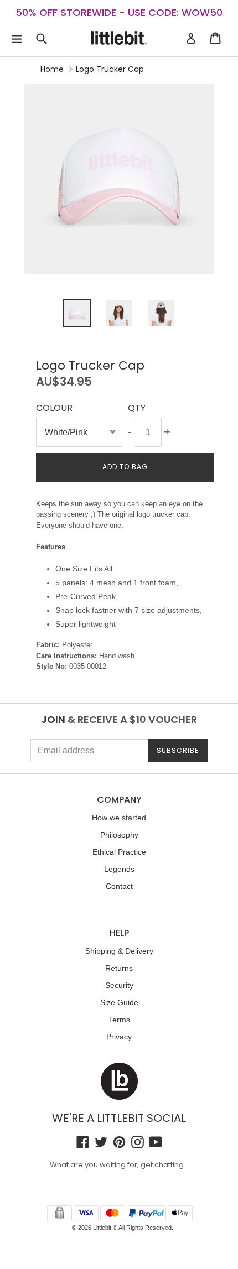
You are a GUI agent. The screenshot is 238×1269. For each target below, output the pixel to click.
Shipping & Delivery (119, 950)
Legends (119, 869)
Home (52, 69)
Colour (54, 408)
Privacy (119, 1036)
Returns (119, 968)
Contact (119, 886)
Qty (137, 408)
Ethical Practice (119, 851)
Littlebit (102, 1227)
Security (119, 985)
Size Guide (119, 1002)
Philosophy (119, 834)
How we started (119, 817)
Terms (119, 1019)
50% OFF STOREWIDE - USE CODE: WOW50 (119, 12)
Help (119, 933)
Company (119, 799)
